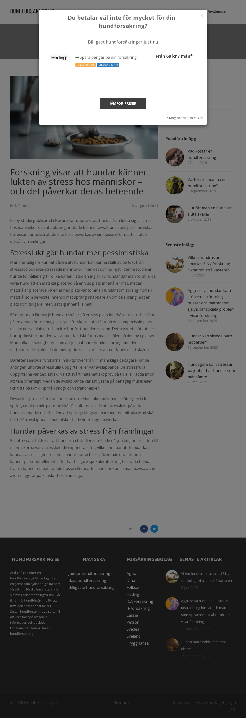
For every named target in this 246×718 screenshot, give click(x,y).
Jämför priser (123, 103)
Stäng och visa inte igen (185, 117)
